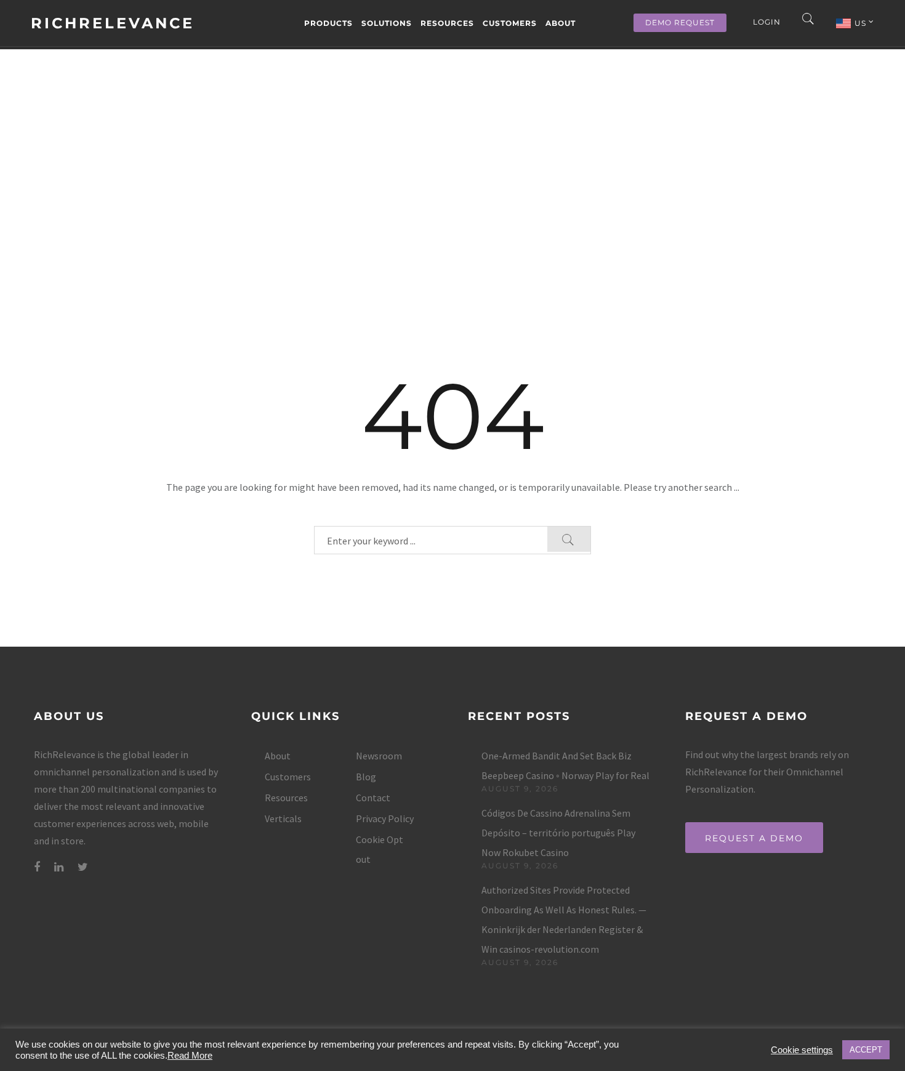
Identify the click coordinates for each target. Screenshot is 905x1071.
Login (767, 21)
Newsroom (379, 756)
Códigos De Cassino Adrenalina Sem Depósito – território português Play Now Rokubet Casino (558, 833)
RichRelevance (113, 23)
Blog (366, 776)
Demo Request (680, 22)
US (862, 23)
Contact (373, 797)
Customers (510, 23)
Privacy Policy (385, 818)
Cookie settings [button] (802, 1050)
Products (328, 23)
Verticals (283, 818)
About (560, 23)
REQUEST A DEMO (754, 838)
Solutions (386, 23)
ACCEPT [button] (866, 1049)
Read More (189, 1056)
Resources (447, 23)
